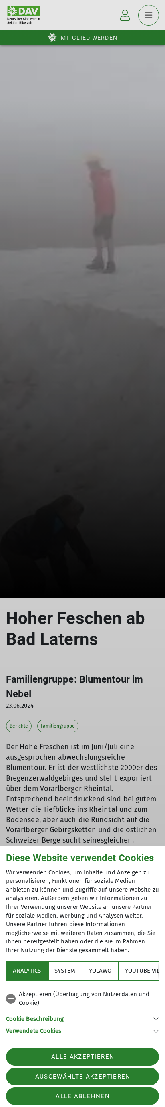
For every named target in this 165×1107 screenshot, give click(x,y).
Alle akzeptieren (82, 1056)
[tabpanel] (82, 1011)
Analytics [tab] (27, 970)
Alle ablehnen (82, 1096)
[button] (82, 1018)
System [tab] (64, 970)
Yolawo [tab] (100, 970)
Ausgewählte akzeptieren (83, 1076)
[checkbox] (82, 999)
